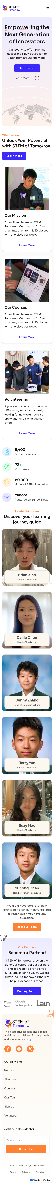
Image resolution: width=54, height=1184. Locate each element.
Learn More (14, 156)
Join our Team (27, 927)
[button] (48, 8)
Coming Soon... (27, 991)
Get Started (27, 68)
